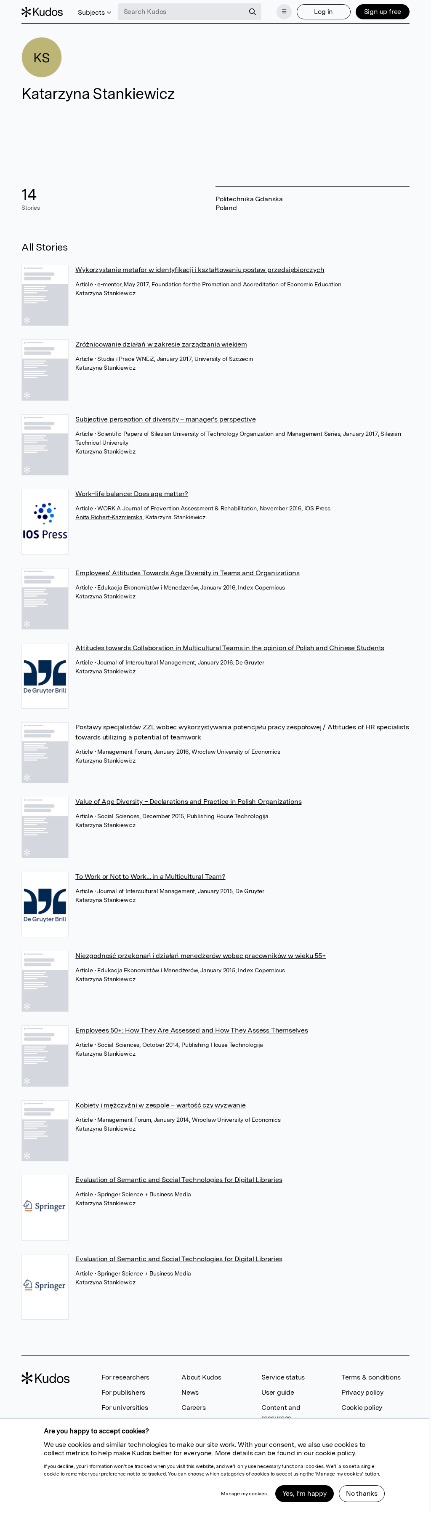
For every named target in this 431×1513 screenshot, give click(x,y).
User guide (277, 1392)
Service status (283, 1377)
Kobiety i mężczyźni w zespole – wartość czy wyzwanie (160, 1105)
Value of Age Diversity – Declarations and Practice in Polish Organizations (188, 802)
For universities (124, 1408)
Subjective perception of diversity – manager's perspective (165, 419)
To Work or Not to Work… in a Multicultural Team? (150, 877)
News (190, 1392)
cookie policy (334, 1453)
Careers (193, 1408)
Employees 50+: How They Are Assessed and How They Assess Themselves (191, 1030)
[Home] (42, 12)
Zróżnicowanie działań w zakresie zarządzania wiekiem (161, 344)
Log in (323, 12)
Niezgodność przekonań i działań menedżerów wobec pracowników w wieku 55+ (200, 956)
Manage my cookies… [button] (245, 1494)
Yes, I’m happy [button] (304, 1493)
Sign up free (383, 12)
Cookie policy (361, 1408)
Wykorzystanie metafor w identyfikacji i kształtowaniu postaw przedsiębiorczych (199, 270)
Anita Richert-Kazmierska (108, 517)
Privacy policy (362, 1392)
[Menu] (284, 11)
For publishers (123, 1392)
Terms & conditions (371, 1377)
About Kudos (201, 1377)
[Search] (252, 12)
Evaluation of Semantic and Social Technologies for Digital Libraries (178, 1180)
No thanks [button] (362, 1493)
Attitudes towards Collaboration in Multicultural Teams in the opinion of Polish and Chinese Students (229, 648)
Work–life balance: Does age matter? (131, 494)
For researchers (125, 1377)
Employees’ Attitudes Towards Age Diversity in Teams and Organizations (187, 573)
